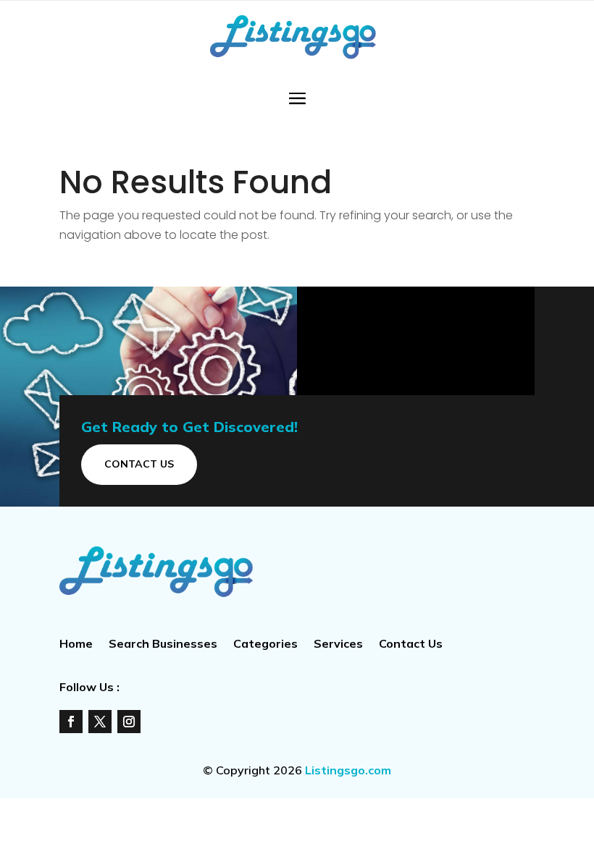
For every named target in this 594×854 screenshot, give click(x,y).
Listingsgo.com (348, 770)
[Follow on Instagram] (129, 721)
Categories (265, 644)
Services (338, 644)
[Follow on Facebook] (71, 721)
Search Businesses (163, 644)
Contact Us (139, 463)
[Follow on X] (100, 721)
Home (76, 644)
